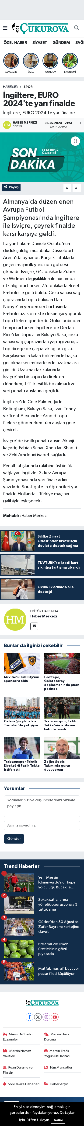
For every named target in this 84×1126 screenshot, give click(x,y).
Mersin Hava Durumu (57, 1037)
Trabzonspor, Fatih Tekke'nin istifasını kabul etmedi (60, 725)
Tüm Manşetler (60, 1067)
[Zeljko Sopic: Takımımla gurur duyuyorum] (62, 748)
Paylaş (14, 187)
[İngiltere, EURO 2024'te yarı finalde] (42, 157)
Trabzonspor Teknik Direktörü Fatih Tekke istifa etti (22, 765)
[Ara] (76, 28)
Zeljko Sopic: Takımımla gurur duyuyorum (57, 765)
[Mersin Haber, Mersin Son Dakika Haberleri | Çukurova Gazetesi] (40, 28)
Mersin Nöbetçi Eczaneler (18, 1037)
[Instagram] (46, 1017)
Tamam (58, 1120)
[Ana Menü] (5, 28)
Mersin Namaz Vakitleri (17, 1053)
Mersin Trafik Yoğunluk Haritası (57, 1053)
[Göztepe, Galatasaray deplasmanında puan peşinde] (62, 663)
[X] (38, 1017)
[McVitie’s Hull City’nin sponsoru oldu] (22, 663)
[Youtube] (55, 1017)
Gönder (14, 839)
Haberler (10, 87)
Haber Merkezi (43, 616)
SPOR (28, 87)
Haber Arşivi (59, 1084)
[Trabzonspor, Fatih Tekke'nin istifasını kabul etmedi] (62, 708)
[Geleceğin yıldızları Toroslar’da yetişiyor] (22, 708)
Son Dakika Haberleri (23, 1084)
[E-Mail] (34, 626)
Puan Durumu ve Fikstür (18, 1070)
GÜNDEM (61, 43)
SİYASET (39, 43)
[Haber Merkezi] (15, 619)
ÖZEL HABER (15, 43)
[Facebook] (29, 1017)
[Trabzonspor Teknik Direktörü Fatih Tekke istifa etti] (22, 748)
